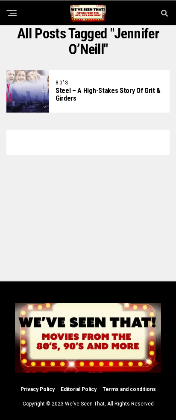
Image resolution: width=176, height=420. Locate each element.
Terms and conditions (129, 389)
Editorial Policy (79, 389)
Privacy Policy (38, 389)
